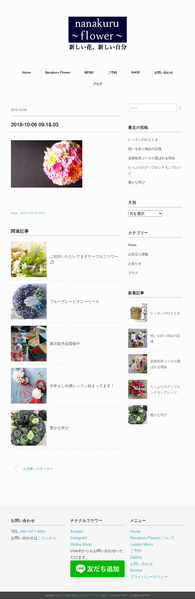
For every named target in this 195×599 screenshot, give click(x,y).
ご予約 (112, 72)
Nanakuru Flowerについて (152, 537)
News (132, 244)
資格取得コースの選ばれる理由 (151, 157)
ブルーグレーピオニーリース (74, 301)
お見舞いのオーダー (38, 468)
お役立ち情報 (138, 254)
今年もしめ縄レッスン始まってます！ (82, 385)
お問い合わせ (163, 72)
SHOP (135, 72)
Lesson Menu (141, 544)
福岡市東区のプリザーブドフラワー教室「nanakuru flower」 (97, 595)
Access (136, 570)
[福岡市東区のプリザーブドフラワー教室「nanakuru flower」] (97, 20)
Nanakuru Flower (57, 72)
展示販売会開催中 (65, 343)
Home (26, 72)
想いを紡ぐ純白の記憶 (144, 148)
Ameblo (76, 531)
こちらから (47, 537)
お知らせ (134, 263)
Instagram (78, 537)
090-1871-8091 (33, 531)
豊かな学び (59, 427)
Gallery (136, 557)
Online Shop (81, 544)
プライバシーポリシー (149, 576)
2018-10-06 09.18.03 (32, 213)
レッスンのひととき (143, 139)
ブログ (97, 83)
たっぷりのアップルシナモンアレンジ (154, 170)
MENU (88, 72)
